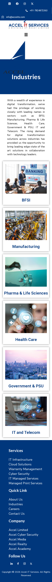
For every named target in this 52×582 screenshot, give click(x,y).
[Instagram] (24, 3)
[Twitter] (31, 563)
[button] (26, 35)
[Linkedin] (9, 3)
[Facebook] (17, 3)
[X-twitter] (32, 3)
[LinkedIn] (11, 563)
